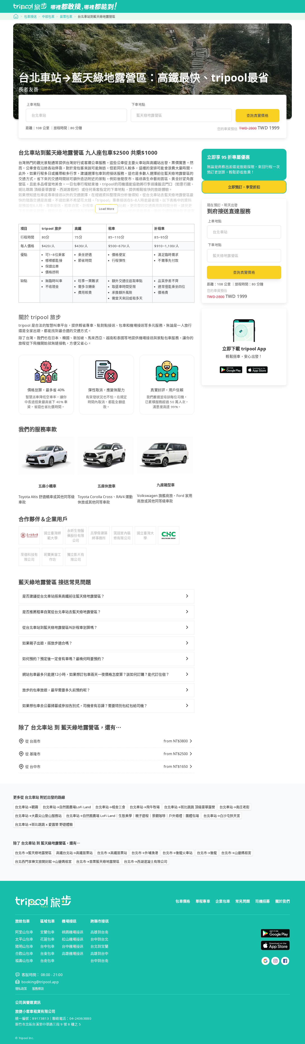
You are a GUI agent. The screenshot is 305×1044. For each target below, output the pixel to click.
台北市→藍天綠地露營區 (33, 852)
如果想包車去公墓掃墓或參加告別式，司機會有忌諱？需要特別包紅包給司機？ (84, 705)
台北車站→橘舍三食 (110, 807)
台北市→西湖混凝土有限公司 (145, 861)
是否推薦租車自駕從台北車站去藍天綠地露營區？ (61, 611)
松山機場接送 (72, 939)
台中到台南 (99, 960)
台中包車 (47, 946)
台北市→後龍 (207, 852)
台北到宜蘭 (99, 946)
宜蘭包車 (47, 932)
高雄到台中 (99, 953)
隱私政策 (21, 988)
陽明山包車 (24, 946)
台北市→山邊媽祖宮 (236, 852)
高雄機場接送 (72, 953)
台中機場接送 (72, 946)
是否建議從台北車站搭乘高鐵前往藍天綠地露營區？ (63, 596)
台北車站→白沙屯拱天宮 (221, 815)
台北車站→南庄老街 (234, 807)
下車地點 (138, 104)
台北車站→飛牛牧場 (145, 807)
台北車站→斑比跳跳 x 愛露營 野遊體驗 (44, 824)
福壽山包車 (24, 960)
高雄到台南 (99, 932)
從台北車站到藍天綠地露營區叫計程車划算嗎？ (59, 627)
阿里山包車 (24, 932)
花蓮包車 (47, 939)
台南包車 (47, 960)
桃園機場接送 (72, 932)
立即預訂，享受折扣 (244, 187)
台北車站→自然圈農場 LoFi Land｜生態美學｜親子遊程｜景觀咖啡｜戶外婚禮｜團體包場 (132, 815)
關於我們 (282, 901)
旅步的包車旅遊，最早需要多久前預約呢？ (56, 690)
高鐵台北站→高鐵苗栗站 (74, 852)
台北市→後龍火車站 (177, 852)
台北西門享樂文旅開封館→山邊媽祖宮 (43, 861)
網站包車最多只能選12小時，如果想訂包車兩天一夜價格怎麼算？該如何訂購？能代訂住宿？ (95, 674)
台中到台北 (99, 939)
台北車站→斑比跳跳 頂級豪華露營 (189, 807)
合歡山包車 (24, 953)
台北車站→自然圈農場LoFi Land (67, 807)
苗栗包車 (66, 16)
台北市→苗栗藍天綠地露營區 (97, 861)
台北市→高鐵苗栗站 (112, 852)
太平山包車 (24, 939)
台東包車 (47, 953)
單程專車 (203, 901)
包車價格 (182, 901)
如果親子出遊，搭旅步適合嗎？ (47, 643)
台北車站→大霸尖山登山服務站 (38, 815)
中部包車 (48, 16)
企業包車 (222, 901)
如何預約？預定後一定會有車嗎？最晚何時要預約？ (63, 658)
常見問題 (242, 901)
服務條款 (38, 988)
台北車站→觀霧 (26, 807)
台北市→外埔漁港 (145, 852)
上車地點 (33, 104)
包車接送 (30, 16)
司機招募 (262, 901)
